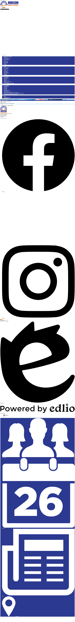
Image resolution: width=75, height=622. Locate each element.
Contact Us (5, 64)
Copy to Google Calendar (3, 103)
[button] (2, 76)
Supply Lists (5, 42)
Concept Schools (6, 14)
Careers (5, 19)
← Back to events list (4, 105)
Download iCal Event (11, 103)
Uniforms (5, 79)
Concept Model (6, 24)
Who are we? (5, 57)
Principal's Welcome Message (8, 12)
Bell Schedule (6, 78)
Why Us (5, 96)
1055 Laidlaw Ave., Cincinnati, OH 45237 (6, 113)
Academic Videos (6, 26)
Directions (16, 616)
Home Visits (5, 44)
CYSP (5, 25)
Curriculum (5, 29)
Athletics (5, 36)
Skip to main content (3, 0)
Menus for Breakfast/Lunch (7, 37)
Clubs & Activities (6, 35)
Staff (4, 16)
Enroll (5, 51)
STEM (5, 22)
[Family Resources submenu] (2, 40)
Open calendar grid (10, 105)
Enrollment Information (7, 97)
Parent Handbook (6, 86)
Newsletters (5, 43)
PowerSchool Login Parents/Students (9, 38)
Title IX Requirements (7, 45)
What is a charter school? (7, 13)
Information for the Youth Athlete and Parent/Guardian (11, 92)
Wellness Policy (6, 46)
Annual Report (6, 68)
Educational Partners (6, 15)
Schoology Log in (6, 82)
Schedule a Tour (6, 53)
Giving (1, 319)
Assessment (5, 30)
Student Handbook (6, 33)
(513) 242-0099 (4, 114)
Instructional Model (6, 23)
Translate (7, 321)
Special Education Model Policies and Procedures (10, 49)
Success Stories (6, 18)
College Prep (5, 71)
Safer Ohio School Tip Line (7, 47)
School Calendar (6, 32)
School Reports (6, 61)
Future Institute (6, 27)
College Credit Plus (6, 28)
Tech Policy (5, 89)
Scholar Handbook (6, 85)
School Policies (6, 17)
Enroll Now (3, 7)
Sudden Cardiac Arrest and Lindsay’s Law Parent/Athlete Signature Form (14, 93)
